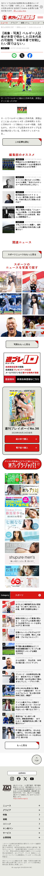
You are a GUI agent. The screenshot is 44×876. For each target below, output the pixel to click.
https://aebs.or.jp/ (20, 798)
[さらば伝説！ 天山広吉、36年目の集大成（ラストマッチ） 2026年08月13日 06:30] (11, 326)
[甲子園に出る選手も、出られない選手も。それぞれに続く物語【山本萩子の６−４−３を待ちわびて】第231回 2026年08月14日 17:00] (33, 304)
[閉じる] (41, 6)
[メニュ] (40, 17)
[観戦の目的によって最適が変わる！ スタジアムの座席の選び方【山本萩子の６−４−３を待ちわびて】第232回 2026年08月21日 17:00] (11, 281)
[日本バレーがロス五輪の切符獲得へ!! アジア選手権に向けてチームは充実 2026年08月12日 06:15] (33, 326)
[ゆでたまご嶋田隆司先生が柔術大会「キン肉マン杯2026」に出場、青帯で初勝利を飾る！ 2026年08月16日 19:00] (33, 281)
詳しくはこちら (20, 11)
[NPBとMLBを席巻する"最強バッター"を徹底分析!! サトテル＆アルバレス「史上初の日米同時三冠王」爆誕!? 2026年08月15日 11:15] (11, 304)
